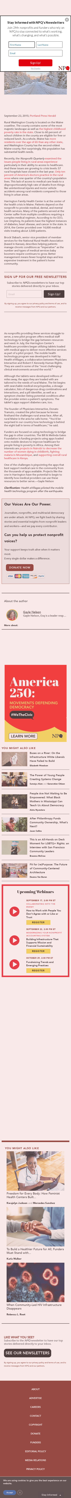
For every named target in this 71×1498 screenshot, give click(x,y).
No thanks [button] (35, 68)
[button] (67, 20)
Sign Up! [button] (35, 62)
